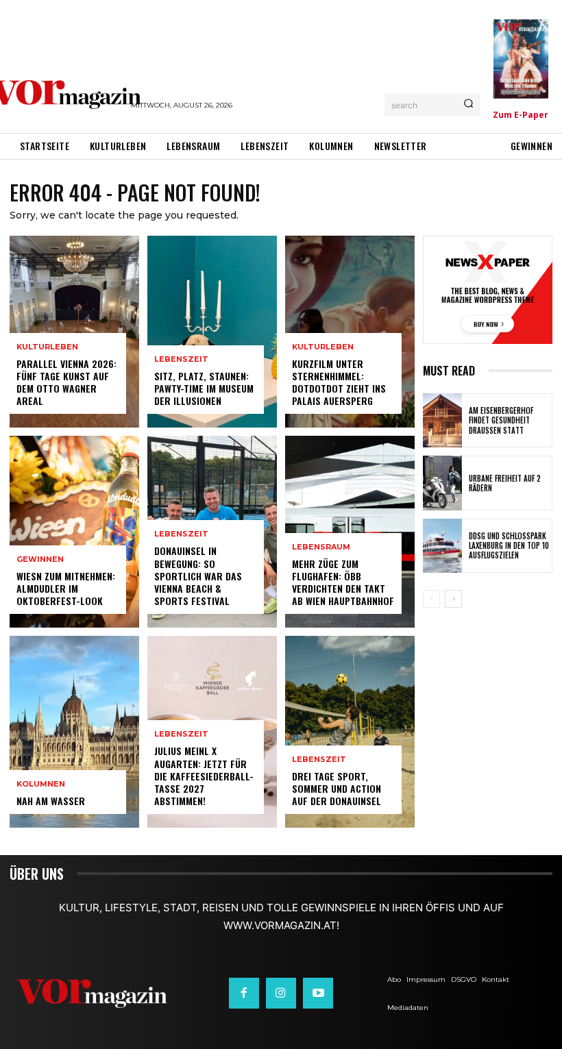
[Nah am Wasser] (74, 732)
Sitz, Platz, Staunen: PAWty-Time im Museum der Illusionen (204, 388)
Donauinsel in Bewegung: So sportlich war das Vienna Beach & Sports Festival (198, 575)
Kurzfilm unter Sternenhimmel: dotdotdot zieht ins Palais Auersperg (339, 382)
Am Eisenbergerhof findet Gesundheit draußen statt (501, 420)
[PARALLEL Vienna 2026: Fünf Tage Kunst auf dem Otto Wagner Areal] (74, 332)
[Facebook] (244, 993)
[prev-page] (431, 599)
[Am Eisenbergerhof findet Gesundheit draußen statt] (442, 420)
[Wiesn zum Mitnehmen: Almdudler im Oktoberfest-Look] (74, 532)
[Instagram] (281, 993)
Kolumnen (40, 784)
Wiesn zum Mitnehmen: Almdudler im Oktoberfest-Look (65, 588)
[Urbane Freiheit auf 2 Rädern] (442, 483)
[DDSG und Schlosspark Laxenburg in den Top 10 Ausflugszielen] (442, 546)
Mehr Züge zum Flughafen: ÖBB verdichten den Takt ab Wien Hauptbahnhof (343, 582)
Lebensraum (321, 547)
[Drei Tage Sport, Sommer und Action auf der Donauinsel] (350, 732)
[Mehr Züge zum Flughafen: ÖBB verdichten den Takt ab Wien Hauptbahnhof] (350, 532)
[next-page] (453, 599)
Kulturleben (47, 347)
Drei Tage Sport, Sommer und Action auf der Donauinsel (336, 788)
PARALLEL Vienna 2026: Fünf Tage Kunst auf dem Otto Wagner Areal (66, 382)
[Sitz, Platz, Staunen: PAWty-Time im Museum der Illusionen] (212, 332)
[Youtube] (318, 993)
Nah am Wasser (50, 800)
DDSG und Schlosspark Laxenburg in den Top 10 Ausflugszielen (509, 545)
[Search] (468, 105)
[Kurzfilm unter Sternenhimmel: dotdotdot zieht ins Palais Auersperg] (350, 332)
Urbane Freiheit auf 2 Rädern (505, 483)
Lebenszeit (181, 359)
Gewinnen (40, 559)
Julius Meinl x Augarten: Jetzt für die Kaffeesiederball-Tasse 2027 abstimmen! (204, 775)
